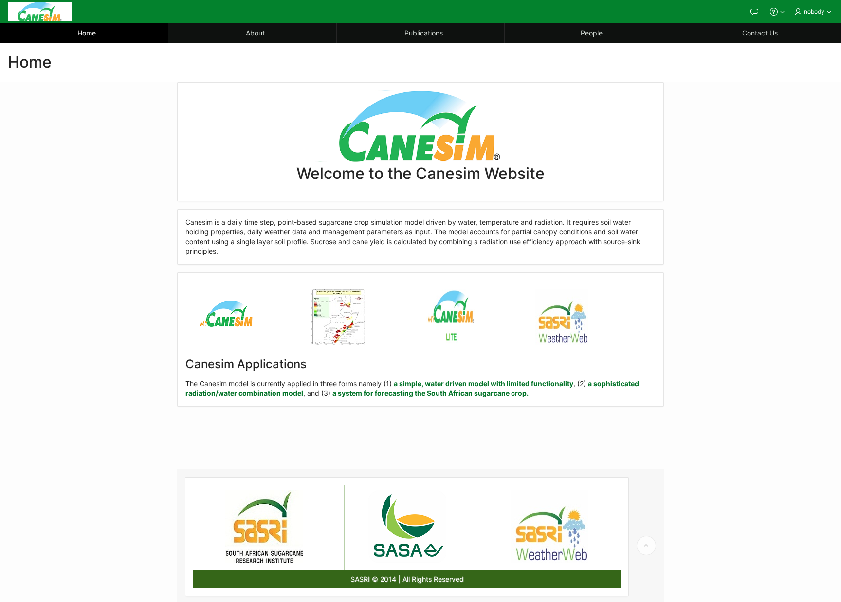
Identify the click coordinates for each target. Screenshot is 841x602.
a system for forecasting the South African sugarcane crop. (430, 393)
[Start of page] (646, 545)
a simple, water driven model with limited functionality (483, 383)
